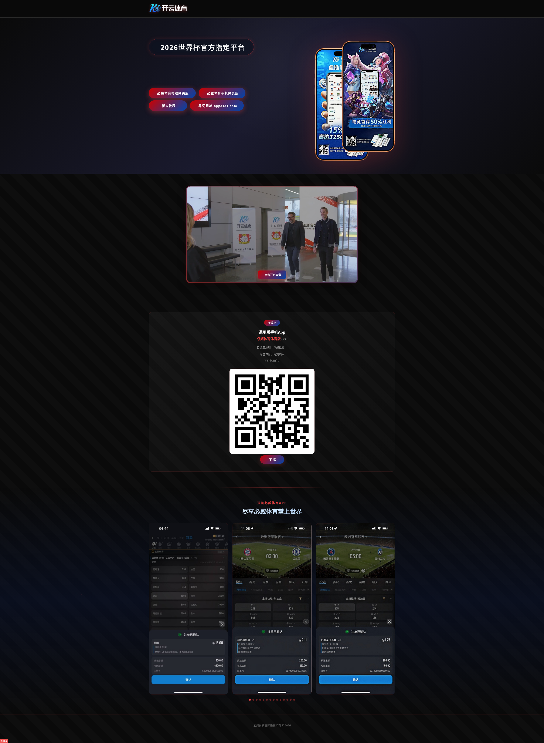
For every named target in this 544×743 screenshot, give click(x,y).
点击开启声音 (273, 274)
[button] (250, 700)
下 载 (272, 460)
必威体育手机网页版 (223, 93)
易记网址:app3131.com (217, 106)
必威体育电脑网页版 (173, 93)
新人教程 (169, 106)
